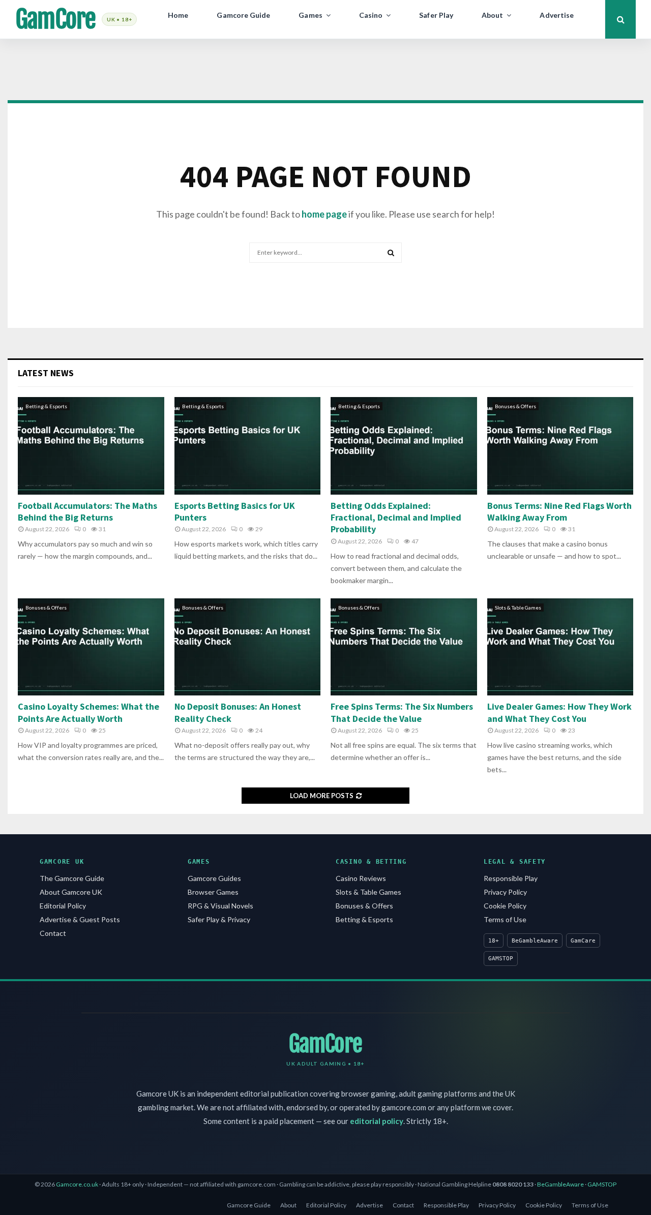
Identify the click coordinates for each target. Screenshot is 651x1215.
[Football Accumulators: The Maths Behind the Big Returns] (91, 446)
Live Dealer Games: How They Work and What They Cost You (559, 712)
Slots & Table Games (518, 607)
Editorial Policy (63, 905)
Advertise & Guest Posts (80, 919)
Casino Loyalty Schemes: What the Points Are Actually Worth (88, 712)
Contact (53, 933)
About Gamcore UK (71, 892)
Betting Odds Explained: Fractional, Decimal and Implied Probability (396, 517)
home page (324, 214)
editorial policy (376, 1121)
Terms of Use (505, 919)
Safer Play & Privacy (219, 919)
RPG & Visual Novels (220, 905)
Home (178, 15)
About (492, 15)
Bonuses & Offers (515, 406)
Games (310, 15)
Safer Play (436, 15)
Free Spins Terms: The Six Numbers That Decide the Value (402, 712)
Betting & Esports (46, 406)
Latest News (46, 373)
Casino (370, 15)
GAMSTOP (601, 1184)
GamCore (55, 19)
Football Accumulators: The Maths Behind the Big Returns (87, 511)
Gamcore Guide (243, 15)
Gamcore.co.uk (77, 1184)
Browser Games (213, 892)
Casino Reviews (361, 878)
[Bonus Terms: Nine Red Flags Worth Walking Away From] (560, 446)
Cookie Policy (505, 905)
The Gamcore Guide (72, 878)
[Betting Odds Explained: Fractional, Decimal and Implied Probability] (404, 446)
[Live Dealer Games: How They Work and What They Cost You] (560, 647)
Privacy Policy (505, 892)
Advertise (557, 15)
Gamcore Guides (214, 878)
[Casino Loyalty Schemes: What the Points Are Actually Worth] (91, 647)
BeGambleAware (560, 1184)
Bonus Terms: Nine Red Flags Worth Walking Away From (559, 511)
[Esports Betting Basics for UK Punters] (247, 446)
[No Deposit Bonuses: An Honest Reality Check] (247, 647)
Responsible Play (511, 878)
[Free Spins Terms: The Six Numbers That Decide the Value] (404, 647)
